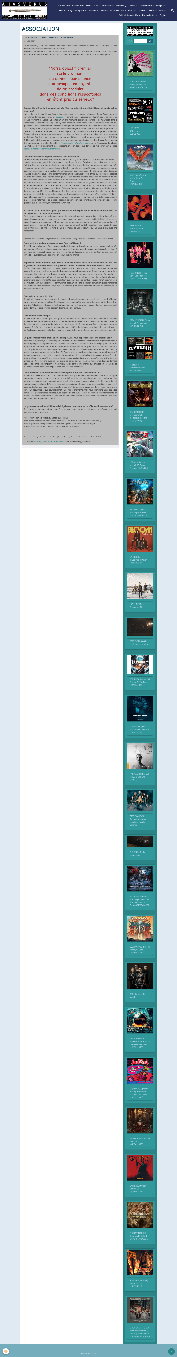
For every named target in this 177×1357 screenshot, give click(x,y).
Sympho (160, 6)
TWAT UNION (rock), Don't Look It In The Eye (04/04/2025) (138, 276)
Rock (61, 10)
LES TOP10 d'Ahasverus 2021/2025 (135, 131)
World (103, 10)
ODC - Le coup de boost (137, 995)
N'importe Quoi (149, 15)
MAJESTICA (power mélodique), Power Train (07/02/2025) (139, 512)
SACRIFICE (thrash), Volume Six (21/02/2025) (138, 1189)
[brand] (24, 10)
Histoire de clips (117, 10)
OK (150, 41)
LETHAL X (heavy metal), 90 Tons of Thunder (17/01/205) (139, 465)
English (163, 15)
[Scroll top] (171, 1351)
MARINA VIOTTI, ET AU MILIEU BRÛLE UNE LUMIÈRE (139, 777)
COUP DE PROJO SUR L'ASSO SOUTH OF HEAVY (48, 37)
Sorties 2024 (78, 6)
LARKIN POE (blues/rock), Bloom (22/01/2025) (138, 560)
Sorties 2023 (92, 6)
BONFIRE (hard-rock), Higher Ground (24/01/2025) (139, 1283)
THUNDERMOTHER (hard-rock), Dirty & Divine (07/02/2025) (139, 1236)
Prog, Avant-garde (76, 10)
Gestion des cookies (88, 1353)
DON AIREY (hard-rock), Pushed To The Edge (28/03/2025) (140, 682)
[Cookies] (6, 1351)
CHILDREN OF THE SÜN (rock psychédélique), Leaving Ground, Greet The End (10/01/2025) (140, 1332)
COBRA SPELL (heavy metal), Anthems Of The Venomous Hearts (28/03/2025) (139, 1093)
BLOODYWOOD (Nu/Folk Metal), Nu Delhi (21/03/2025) (140, 950)
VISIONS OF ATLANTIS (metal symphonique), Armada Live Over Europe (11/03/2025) (139, 901)
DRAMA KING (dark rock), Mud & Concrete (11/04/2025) (139, 730)
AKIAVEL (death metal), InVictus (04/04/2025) (140, 1141)
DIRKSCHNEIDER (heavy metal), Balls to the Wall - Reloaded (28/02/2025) (140, 1043)
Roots (131, 10)
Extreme (93, 10)
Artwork (141, 10)
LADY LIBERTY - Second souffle (137, 605)
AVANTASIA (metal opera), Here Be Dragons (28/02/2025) (138, 179)
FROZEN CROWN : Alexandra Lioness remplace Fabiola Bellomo (138, 820)
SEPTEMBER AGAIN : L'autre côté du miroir (139, 642)
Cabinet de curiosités (128, 15)
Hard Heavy (121, 6)
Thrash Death (146, 6)
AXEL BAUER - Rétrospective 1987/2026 (136, 229)
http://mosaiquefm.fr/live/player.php (73, 143)
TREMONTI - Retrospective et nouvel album (137, 368)
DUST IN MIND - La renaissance (137, 853)
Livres (152, 10)
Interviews (107, 6)
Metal (133, 6)
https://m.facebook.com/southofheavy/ (42, 149)
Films (161, 10)
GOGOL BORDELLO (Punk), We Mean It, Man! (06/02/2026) (138, 85)
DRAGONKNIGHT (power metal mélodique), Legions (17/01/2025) (138, 416)
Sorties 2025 (64, 6)
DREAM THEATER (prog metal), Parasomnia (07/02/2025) (140, 323)
